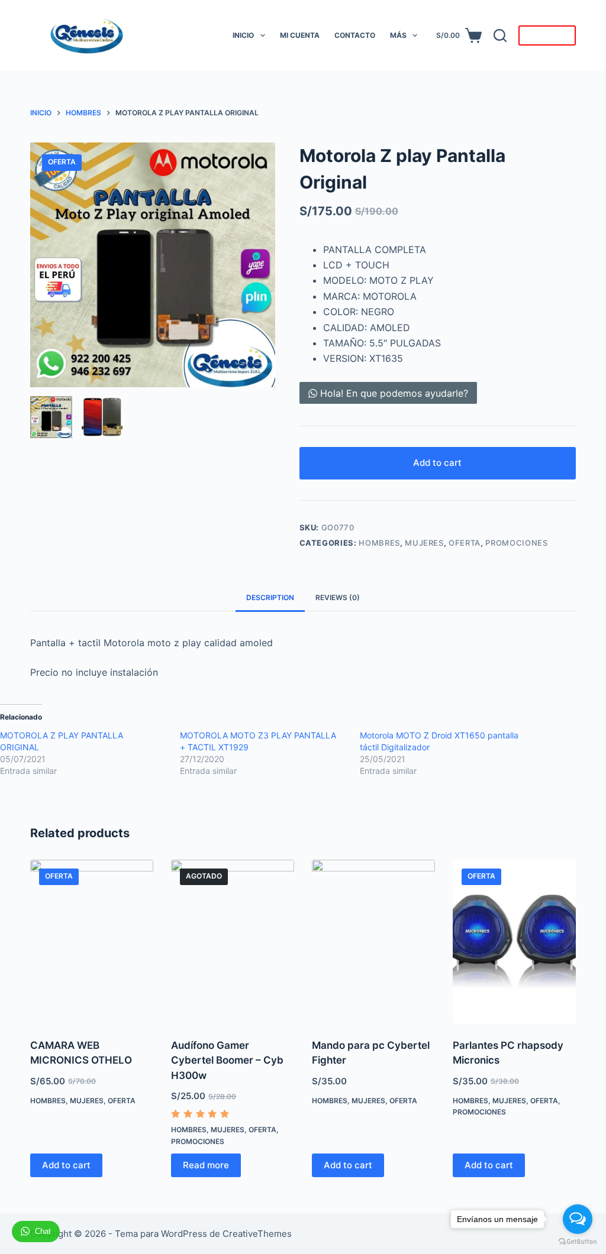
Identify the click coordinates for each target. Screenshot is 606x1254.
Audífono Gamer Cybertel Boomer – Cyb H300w (227, 1060)
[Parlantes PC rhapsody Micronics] (514, 941)
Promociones (516, 542)
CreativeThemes (257, 1233)
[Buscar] (500, 35)
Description (270, 597)
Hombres (379, 542)
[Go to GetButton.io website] (578, 1242)
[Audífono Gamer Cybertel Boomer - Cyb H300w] (232, 941)
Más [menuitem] (398, 35)
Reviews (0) (337, 597)
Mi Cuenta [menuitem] (300, 35)
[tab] (270, 598)
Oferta (465, 542)
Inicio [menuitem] (243, 35)
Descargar (547, 35)
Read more (206, 1165)
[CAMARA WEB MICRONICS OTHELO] (91, 941)
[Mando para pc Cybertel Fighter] (373, 941)
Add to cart (437, 462)
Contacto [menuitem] (354, 35)
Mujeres (424, 542)
